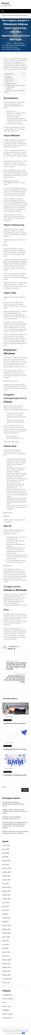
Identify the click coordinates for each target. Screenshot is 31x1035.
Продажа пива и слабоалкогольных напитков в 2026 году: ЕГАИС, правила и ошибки (14, 811)
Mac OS (10, 89)
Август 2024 (6, 903)
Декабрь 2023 (6, 929)
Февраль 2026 (6, 868)
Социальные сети (7, 1018)
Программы (6, 1010)
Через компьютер (10, 80)
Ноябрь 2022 (6, 971)
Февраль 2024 (6, 925)
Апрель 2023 (6, 952)
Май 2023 (5, 948)
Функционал (8, 76)
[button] (22, 74)
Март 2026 (5, 864)
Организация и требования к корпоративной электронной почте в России (13, 804)
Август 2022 (6, 983)
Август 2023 (6, 937)
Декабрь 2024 (6, 891)
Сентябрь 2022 (7, 979)
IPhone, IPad (11, 87)
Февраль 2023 (6, 960)
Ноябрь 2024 (6, 895)
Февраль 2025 (6, 887)
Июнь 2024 (5, 910)
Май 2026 (5, 857)
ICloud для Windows (11, 83)
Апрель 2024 (6, 918)
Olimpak (5, 3)
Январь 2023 (6, 964)
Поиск (4, 787)
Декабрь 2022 (6, 967)
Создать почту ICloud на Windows (15, 90)
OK (23, 1033)
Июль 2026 (5, 849)
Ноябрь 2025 (6, 876)
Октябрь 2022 (6, 975)
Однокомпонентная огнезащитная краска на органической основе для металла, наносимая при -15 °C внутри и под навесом (14, 825)
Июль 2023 (5, 941)
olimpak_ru (11, 649)
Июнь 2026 (5, 853)
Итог (7, 92)
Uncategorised (7, 995)
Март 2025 (5, 883)
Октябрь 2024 (6, 899)
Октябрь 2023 (6, 933)
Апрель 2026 (6, 861)
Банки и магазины (7, 999)
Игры (4, 1002)
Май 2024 (5, 914)
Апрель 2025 (6, 880)
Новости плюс (6, 1006)
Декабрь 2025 (6, 872)
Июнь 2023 (5, 944)
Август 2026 (6, 845)
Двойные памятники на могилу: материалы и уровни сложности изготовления (15, 832)
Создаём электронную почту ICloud (15, 85)
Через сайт (8, 82)
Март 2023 (5, 956)
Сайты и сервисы (7, 720)
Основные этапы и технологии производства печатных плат (11, 818)
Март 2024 (5, 922)
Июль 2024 (5, 906)
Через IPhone (9, 78)
